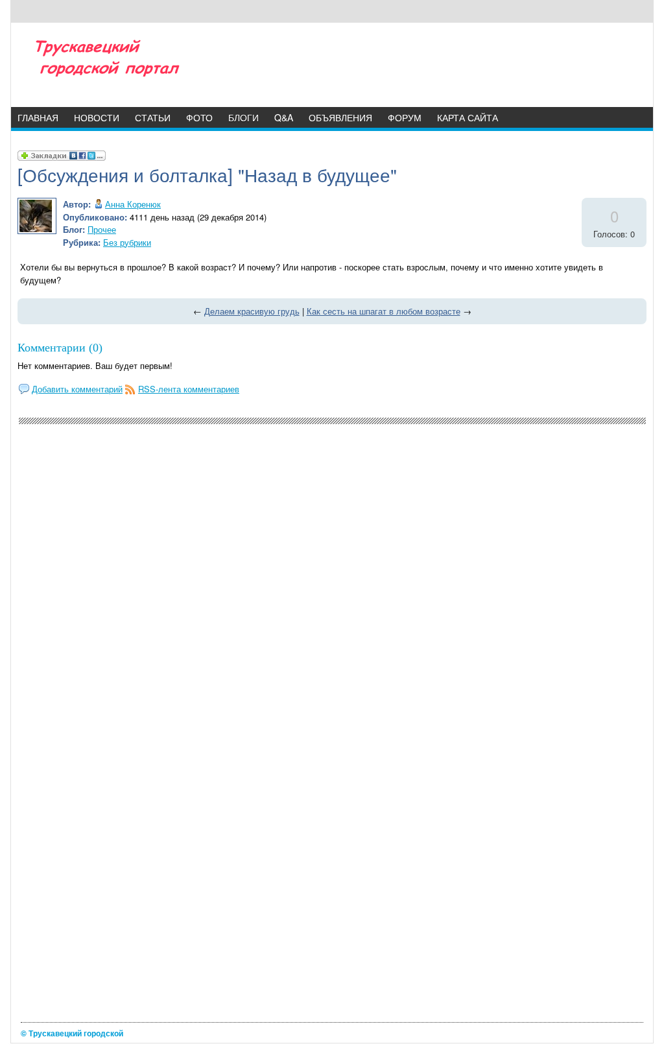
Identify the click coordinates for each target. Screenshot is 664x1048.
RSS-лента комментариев (188, 389)
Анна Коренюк (133, 204)
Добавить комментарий (77, 389)
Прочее (102, 229)
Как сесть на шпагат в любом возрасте (383, 311)
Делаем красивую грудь (252, 311)
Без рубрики (127, 242)
